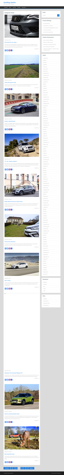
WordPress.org (46, 305)
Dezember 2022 (46, 142)
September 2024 (46, 103)
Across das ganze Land (10, 82)
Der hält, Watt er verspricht (48, 25)
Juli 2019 (44, 209)
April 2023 (45, 133)
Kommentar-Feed (46, 303)
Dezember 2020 (46, 183)
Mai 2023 (44, 131)
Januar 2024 (45, 120)
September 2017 (46, 256)
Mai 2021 (44, 172)
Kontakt (18, 7)
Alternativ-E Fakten (52, 44)
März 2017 (45, 269)
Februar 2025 (45, 92)
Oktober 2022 (45, 144)
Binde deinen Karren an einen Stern (13, 201)
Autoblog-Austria (10, 2)
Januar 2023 (45, 140)
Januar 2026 (45, 71)
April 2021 (45, 174)
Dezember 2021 (46, 157)
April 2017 (45, 267)
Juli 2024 (44, 107)
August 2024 (45, 105)
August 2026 (45, 58)
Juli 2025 (44, 84)
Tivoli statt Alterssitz (10, 241)
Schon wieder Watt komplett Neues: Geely (50, 27)
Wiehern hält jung (50, 40)
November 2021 (46, 159)
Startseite (6, 7)
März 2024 (45, 116)
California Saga (50, 42)
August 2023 (45, 127)
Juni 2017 (44, 263)
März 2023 (45, 135)
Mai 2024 (44, 112)
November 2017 (46, 252)
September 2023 (46, 125)
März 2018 (45, 243)
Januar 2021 (45, 181)
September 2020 (46, 189)
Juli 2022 (44, 148)
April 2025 (45, 88)
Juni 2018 (44, 237)
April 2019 (45, 215)
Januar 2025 (45, 94)
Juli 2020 (44, 194)
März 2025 (45, 90)
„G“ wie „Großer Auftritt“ (11, 161)
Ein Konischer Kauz (9, 454)
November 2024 (46, 99)
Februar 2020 (45, 196)
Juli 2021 (44, 168)
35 (26, 468)
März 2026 (45, 66)
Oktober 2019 (45, 202)
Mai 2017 (44, 265)
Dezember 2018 (46, 224)
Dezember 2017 (46, 250)
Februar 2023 (45, 138)
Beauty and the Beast (10, 121)
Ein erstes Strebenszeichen (48, 32)
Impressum (24, 7)
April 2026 (45, 64)
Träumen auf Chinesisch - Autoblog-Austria (51, 48)
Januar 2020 (45, 198)
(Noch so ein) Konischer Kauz (12, 414)
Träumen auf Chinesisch (50, 46)
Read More (36, 48)
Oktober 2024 (45, 101)
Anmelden (45, 298)
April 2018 (45, 241)
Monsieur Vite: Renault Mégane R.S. (14, 373)
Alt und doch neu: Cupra (11, 42)
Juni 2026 (45, 62)
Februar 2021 (45, 179)
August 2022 (45, 146)
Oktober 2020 (45, 187)
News (44, 290)
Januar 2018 (45, 248)
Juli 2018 (44, 235)
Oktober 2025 (45, 77)
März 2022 (45, 155)
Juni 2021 (44, 170)
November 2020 (46, 185)
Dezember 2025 (46, 73)
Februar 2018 (45, 246)
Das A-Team (8, 280)
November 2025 (46, 75)
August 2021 (45, 166)
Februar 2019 (45, 220)
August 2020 (45, 192)
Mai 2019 (44, 213)
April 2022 (45, 153)
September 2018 (46, 230)
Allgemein (6, 80)
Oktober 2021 (45, 161)
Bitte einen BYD (47, 50)
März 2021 (45, 176)
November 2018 (46, 226)
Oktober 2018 (45, 228)
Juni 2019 (44, 211)
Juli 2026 (44, 60)
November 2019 (46, 200)
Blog (44, 286)
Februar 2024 (45, 118)
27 (16, 468)
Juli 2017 (44, 261)
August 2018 (45, 233)
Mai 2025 (44, 86)
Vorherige (7, 468)
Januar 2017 (45, 274)
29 (21, 468)
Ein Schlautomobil (46, 23)
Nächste (31, 468)
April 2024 (45, 114)
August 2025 (45, 81)
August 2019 (45, 207)
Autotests (14, 7)
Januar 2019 (45, 222)
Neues (10, 7)
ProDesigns (58, 473)
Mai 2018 (44, 239)
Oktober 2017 (45, 254)
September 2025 (46, 79)
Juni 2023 (44, 129)
